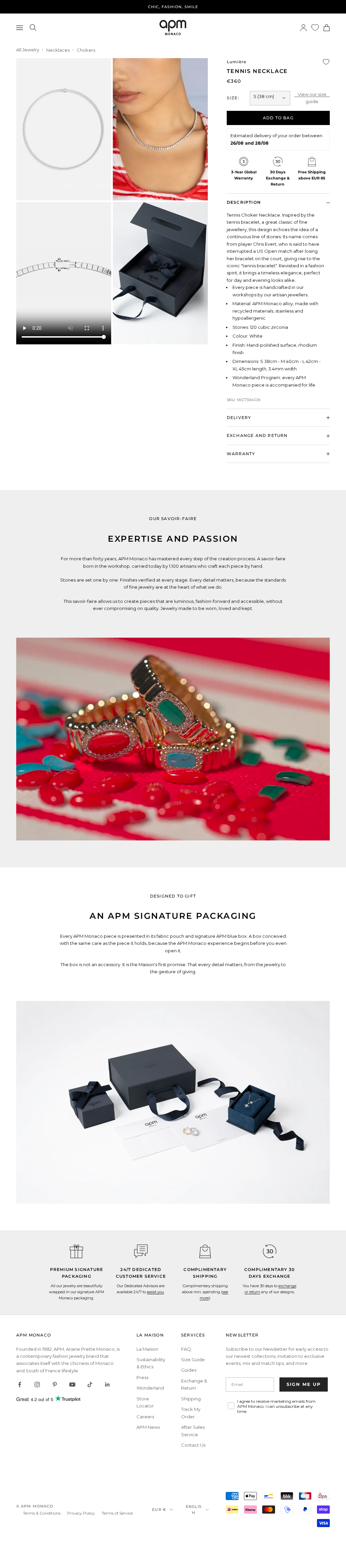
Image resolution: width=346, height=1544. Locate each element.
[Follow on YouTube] (72, 1384)
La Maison (147, 1349)
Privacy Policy (81, 1513)
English (194, 1509)
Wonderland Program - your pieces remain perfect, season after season (173, 10)
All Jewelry (27, 49)
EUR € (159, 1509)
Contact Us (193, 1445)
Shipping (191, 1398)
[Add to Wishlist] (326, 62)
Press (142, 1377)
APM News (148, 1427)
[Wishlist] (315, 27)
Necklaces (58, 50)
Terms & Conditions (41, 1513)
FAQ (186, 1349)
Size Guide (193, 1359)
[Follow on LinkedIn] (107, 1384)
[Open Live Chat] (141, 1251)
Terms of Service (117, 1513)
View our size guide (312, 98)
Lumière (236, 61)
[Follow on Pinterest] (54, 1384)
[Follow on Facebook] (19, 1384)
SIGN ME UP (304, 1384)
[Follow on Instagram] (37, 1384)
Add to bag (278, 117)
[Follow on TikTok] (89, 1384)
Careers (145, 1416)
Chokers (86, 50)
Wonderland (150, 1388)
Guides (188, 1370)
